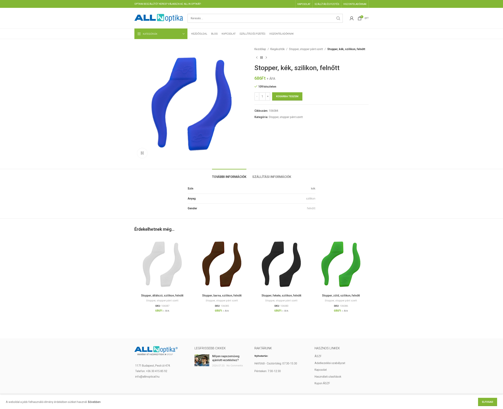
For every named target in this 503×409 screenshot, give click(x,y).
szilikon (310, 198)
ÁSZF (318, 356)
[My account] (352, 18)
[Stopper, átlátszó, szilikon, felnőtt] (162, 264)
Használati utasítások (328, 376)
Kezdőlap (260, 49)
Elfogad (487, 401)
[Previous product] (256, 57)
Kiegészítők (277, 49)
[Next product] (266, 57)
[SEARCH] (338, 18)
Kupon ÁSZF (322, 383)
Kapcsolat (321, 369)
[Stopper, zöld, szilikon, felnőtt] (341, 264)
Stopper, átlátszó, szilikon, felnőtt (162, 295)
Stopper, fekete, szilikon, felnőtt (281, 295)
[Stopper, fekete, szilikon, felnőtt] (281, 264)
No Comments (235, 365)
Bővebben (94, 402)
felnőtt (311, 208)
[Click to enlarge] (142, 153)
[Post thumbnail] (202, 361)
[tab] (229, 175)
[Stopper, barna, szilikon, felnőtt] (222, 264)
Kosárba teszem (287, 96)
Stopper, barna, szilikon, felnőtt (221, 295)
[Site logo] (159, 17)
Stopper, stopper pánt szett (306, 49)
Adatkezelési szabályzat (330, 363)
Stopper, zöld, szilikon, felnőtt (341, 295)
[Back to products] (261, 57)
